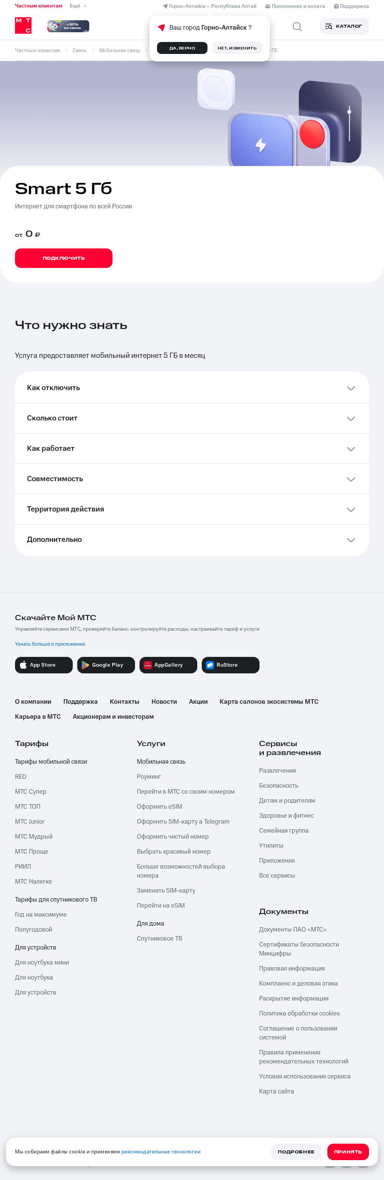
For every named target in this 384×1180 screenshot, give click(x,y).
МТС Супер (30, 791)
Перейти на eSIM (161, 905)
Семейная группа (284, 830)
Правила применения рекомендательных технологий (303, 1057)
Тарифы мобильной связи (51, 761)
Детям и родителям (287, 800)
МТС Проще (31, 851)
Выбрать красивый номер (174, 851)
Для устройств (35, 947)
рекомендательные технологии (161, 1152)
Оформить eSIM (159, 806)
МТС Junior (30, 821)
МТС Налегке (33, 881)
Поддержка (80, 701)
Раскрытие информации (293, 998)
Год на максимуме (41, 914)
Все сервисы (277, 875)
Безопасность (278, 785)
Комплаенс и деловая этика (298, 983)
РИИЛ (23, 866)
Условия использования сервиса (305, 1076)
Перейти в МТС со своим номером (186, 791)
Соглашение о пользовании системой (298, 1033)
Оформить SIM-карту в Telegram (183, 821)
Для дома (150, 923)
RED (20, 776)
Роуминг (149, 776)
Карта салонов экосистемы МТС (269, 701)
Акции (198, 701)
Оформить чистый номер (173, 836)
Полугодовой (33, 929)
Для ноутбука (34, 977)
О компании (33, 701)
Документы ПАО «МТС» (293, 929)
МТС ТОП (27, 806)
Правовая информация (292, 968)
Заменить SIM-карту (166, 890)
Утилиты (271, 845)
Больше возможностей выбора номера (181, 871)
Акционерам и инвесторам (113, 716)
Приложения (277, 860)
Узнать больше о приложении (50, 644)
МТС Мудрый (33, 836)
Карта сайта (276, 1091)
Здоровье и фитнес (286, 815)
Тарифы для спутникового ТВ (56, 899)
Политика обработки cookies (299, 1013)
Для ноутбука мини (42, 962)
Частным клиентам (38, 6)
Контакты (125, 701)
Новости (164, 701)
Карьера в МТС (38, 716)
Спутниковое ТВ (159, 938)
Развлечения (277, 770)
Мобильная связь (161, 761)
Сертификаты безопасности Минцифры (299, 949)
